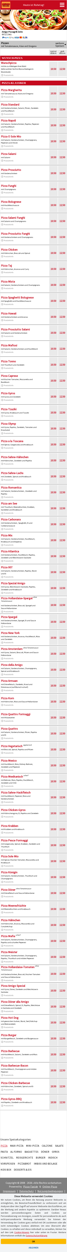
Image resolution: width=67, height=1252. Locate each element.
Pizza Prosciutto (11, 170)
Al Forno (16, 1151)
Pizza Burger (8, 1035)
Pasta (4, 1151)
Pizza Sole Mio (10, 856)
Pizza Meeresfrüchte (13, 905)
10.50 (53, 69)
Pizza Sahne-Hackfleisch (16, 792)
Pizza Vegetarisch (11, 746)
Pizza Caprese (9, 376)
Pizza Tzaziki (9, 409)
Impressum (9, 1191)
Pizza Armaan (9, 681)
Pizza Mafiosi (9, 345)
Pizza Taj (6, 265)
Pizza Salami (8, 154)
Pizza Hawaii (8, 313)
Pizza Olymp (8, 423)
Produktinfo (8, 75)
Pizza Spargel (9, 617)
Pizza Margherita (11, 90)
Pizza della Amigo (12, 665)
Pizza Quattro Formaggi (15, 714)
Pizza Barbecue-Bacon (14, 1065)
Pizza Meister (9, 952)
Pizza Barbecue (10, 1051)
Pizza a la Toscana (12, 441)
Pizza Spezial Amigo (13, 583)
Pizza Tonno (8, 361)
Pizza (4, 1145)
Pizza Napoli (8, 120)
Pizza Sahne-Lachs (12, 473)
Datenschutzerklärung (36, 1235)
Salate (59, 1145)
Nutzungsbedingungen (50, 1191)
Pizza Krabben (9, 826)
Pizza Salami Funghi (13, 217)
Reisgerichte (24, 1157)
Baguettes (31, 1151)
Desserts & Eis (23, 1169)
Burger (40, 1157)
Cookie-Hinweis (21, 1232)
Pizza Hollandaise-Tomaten (17, 967)
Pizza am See (9, 503)
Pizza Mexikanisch (12, 776)
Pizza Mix (6, 535)
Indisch (53, 1157)
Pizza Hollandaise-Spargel (17, 598)
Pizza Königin (9, 872)
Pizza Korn (7, 698)
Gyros (55, 1151)
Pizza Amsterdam (12, 649)
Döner (45, 1151)
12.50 (62, 69)
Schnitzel (7, 1157)
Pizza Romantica (11, 487)
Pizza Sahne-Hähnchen (14, 457)
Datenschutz (26, 1191)
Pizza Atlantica (10, 551)
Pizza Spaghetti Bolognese (17, 297)
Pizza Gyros (8, 393)
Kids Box (6, 1169)
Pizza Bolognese (11, 202)
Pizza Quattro (9, 728)
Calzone (47, 1145)
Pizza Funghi (8, 186)
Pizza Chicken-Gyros (13, 810)
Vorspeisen (8, 1163)
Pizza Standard (10, 104)
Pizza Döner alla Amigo (15, 1002)
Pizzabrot (24, 1163)
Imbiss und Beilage (45, 1163)
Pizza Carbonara (11, 519)
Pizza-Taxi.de (30, 1186)
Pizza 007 (7, 567)
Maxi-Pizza (16, 1145)
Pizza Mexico (9, 760)
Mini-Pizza (32, 1145)
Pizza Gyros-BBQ (11, 1099)
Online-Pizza (49, 1186)
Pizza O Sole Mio (11, 136)
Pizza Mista (8, 281)
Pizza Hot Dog (10, 1017)
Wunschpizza (8, 63)
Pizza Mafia (8, 936)
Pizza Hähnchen (10, 920)
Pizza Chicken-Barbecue (15, 1083)
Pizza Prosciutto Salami (15, 329)
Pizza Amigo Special (13, 986)
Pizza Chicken (9, 249)
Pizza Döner (8, 889)
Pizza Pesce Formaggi (14, 840)
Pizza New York (10, 633)
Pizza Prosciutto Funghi (15, 233)
